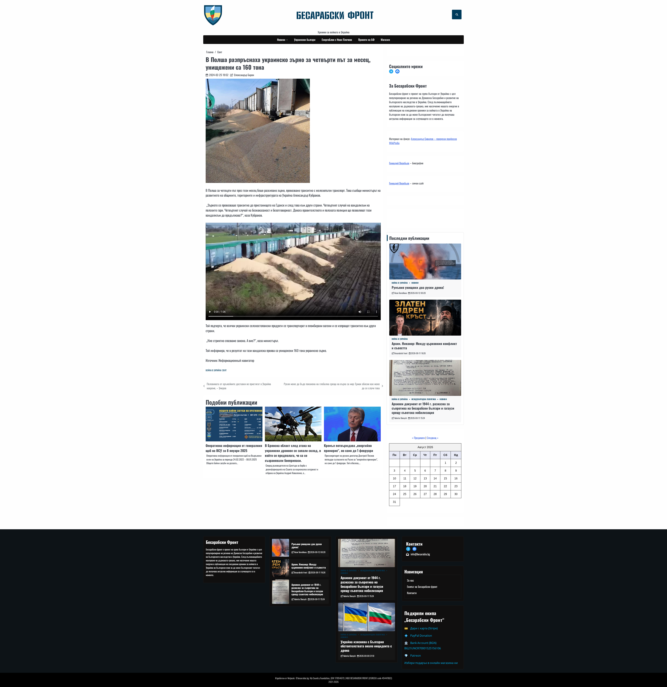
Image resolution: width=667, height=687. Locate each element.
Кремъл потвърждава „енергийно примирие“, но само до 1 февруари (348, 448)
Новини (281, 40)
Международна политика (423, 399)
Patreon (415, 655)
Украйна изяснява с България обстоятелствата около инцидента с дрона (366, 646)
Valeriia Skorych (400, 418)
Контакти (395, 217)
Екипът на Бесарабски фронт (422, 587)
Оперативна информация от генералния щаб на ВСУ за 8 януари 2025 (234, 448)
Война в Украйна (213, 370)
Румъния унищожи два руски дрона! (418, 287)
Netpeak (291, 678)
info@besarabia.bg (420, 554)
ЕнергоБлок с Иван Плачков (337, 40)
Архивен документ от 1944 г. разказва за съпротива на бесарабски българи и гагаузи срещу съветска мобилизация (423, 408)
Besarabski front (400, 353)
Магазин (385, 40)
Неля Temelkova (400, 293)
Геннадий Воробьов (399, 163)
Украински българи (304, 40)
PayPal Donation (421, 635)
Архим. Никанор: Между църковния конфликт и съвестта (424, 345)
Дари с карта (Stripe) (424, 628)
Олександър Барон (244, 75)
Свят (224, 370)
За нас (410, 580)
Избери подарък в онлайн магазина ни (431, 663)
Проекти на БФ (366, 40)
